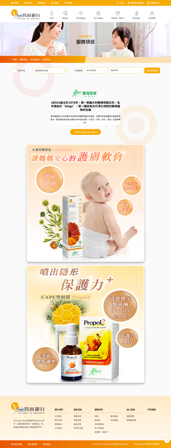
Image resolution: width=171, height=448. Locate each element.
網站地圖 (46, 444)
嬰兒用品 (114, 416)
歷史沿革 (58, 420)
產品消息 (77, 424)
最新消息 (28, 3)
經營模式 (58, 424)
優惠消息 (77, 416)
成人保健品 (99, 428)
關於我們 (14, 3)
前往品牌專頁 (152, 70)
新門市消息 (78, 428)
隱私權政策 (32, 444)
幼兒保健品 (99, 424)
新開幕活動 (131, 420)
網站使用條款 (16, 444)
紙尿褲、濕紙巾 (101, 432)
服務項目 (41, 3)
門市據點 (68, 3)
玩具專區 (114, 420)
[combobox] (95, 70)
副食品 (97, 420)
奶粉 (96, 416)
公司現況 (58, 428)
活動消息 (77, 420)
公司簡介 (58, 416)
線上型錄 (55, 3)
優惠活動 (130, 416)
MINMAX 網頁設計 (152, 444)
